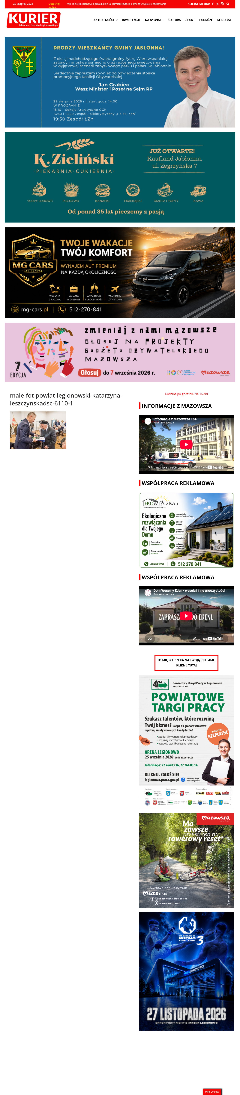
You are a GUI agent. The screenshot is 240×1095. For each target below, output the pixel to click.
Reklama (224, 20)
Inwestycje (131, 20)
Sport (190, 20)
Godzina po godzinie (179, 394)
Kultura (174, 20)
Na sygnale (154, 20)
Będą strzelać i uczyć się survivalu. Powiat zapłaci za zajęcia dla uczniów (107, 3)
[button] (105, 20)
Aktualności (104, 20)
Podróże (206, 20)
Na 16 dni (201, 394)
